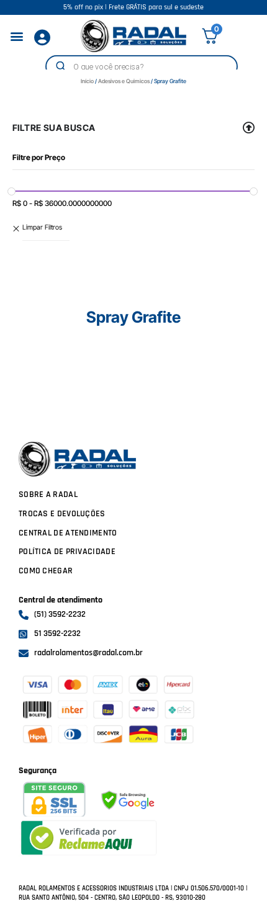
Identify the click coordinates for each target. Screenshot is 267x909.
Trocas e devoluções (62, 513)
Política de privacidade (67, 551)
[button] (16, 36)
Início (87, 81)
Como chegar (46, 570)
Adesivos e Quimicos (124, 81)
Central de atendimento (68, 533)
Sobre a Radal (48, 494)
